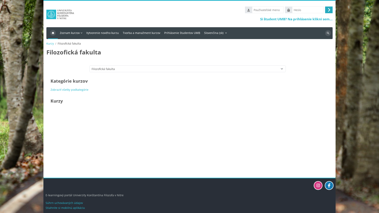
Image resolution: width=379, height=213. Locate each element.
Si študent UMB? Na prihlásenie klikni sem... (296, 19)
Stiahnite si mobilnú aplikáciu (65, 208)
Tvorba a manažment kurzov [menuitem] (141, 33)
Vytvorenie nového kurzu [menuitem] (102, 33)
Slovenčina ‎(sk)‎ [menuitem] (213, 33)
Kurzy (50, 43)
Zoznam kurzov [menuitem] (70, 33)
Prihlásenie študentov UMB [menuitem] (182, 33)
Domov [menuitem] (53, 33)
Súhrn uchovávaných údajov (64, 203)
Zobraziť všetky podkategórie (69, 90)
